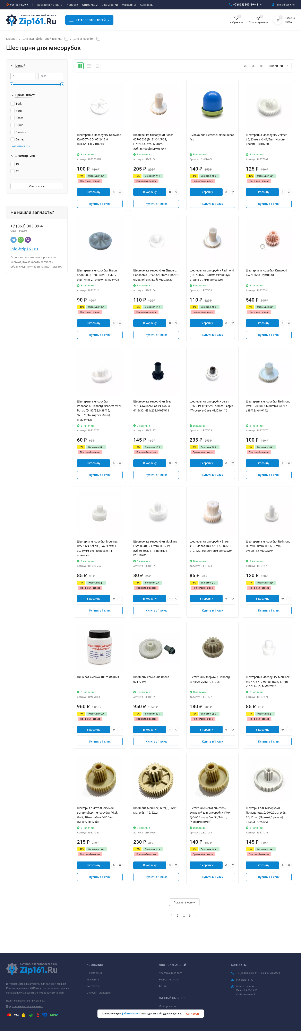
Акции (163, 986)
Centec (20, 139)
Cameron (21, 132)
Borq (19, 110)
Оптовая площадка (99, 992)
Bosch (20, 117)
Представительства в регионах (24, 1006)
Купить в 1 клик (100, 204)
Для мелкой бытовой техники (42, 38)
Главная (11, 38)
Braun (19, 125)
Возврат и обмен (169, 979)
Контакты (93, 986)
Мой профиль (167, 1006)
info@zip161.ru (24, 248)
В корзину (93, 192)
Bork (19, 103)
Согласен (192, 1013)
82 (17, 171)
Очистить (36, 186)
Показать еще (18, 146)
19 (17, 164)
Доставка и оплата (170, 972)
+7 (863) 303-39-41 (245, 4)
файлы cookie (130, 1013)
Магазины (93, 979)
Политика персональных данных (25, 1000)
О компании (94, 972)
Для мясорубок (84, 38)
